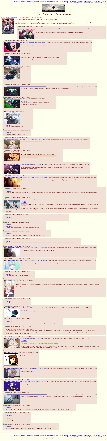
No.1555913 (27, 130)
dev (103, 1)
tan (87, 1)
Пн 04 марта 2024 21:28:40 (13, 379)
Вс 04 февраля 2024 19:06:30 (14, 326)
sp (47, 1)
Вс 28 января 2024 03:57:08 (14, 271)
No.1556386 (27, 222)
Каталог (96, 2)
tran (50, 1)
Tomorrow (86, 2)
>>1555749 (9, 79)
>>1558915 (9, 408)
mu (34, 1)
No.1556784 (27, 271)
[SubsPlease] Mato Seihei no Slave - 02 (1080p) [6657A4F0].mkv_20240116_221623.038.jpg (27, 177)
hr (23, 1)
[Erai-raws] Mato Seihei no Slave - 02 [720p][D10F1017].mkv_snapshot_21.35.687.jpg (25, 164)
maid (27, 1)
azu (70, 1)
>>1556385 (9, 233)
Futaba (74, 2)
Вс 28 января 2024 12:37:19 (14, 306)
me (82, 1)
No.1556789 (27, 298)
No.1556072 (27, 137)
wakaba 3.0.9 (51, 438)
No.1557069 (28, 326)
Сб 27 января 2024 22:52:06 (14, 246)
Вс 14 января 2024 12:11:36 (14, 150)
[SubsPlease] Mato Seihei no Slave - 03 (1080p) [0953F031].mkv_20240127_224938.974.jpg (27, 247)
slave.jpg (9, 55)
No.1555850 (27, 97)
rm (84, 1)
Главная (104, 2)
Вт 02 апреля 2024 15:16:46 (14, 405)
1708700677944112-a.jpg (12, 352)
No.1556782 (27, 246)
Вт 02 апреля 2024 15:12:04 (14, 392)
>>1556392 (9, 241)
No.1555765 (27, 66)
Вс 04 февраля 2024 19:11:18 (14, 336)
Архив (91, 2)
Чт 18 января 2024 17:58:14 (14, 214)
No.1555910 (27, 110)
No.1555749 (53, 19)
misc (93, 1)
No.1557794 (28, 351)
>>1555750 (9, 125)
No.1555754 (27, 53)
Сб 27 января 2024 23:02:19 (14, 258)
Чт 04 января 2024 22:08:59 (33, 19)
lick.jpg (8, 151)
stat (105, 1)
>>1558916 (9, 415)
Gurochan (79, 2)
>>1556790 (9, 321)
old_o (39, 1)
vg (57, 1)
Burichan (69, 2)
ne (35, 1)
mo (61, 1)
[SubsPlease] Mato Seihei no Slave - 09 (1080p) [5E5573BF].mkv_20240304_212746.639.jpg (27, 381)
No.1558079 (27, 379)
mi (32, 1)
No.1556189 (27, 150)
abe (68, 1)
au (59, 1)
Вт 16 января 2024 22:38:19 (14, 188)
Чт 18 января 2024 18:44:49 (14, 238)
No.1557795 (28, 367)
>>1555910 (9, 132)
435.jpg (8, 67)
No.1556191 (27, 163)
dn (72, 1)
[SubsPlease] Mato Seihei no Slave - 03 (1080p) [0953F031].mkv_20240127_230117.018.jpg (27, 260)
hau (76, 1)
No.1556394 (27, 238)
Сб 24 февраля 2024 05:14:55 (14, 367)
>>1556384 (9, 217)
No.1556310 (27, 175)
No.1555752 (27, 40)
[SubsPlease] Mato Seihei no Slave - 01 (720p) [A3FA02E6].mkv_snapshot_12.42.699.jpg (26, 307)
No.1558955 (27, 424)
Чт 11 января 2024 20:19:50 (13, 137)
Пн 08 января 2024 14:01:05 (14, 130)
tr (63, 1)
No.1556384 (27, 197)
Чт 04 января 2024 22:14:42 (28, 26)
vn (90, 1)
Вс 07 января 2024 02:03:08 (14, 84)
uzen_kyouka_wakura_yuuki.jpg (10, 17)
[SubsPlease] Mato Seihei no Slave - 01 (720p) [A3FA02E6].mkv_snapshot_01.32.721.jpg (26, 42)
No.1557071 (28, 336)
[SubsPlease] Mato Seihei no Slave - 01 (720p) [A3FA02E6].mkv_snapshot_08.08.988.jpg (41, 28)
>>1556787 (9, 301)
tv (51, 1)
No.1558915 (27, 392)
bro (19, 1)
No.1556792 (27, 319)
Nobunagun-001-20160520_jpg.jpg (14, 98)
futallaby (60, 438)
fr (20, 1)
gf (21, 1)
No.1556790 (27, 306)
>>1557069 (24, 341)
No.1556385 (27, 214)
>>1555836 (24, 101)
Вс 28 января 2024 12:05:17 (14, 279)
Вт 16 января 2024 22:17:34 (14, 175)
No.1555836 (27, 84)
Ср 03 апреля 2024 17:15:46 (14, 424)
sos (85, 1)
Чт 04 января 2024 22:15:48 (14, 40)
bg (56, 1)
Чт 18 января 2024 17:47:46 (14, 197)
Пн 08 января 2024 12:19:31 (14, 110)
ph (42, 1)
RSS (99, 2)
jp (77, 1)
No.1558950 (27, 412)
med (30, 1)
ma (80, 1)
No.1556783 (27, 258)
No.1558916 (27, 405)
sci (46, 1)
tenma (96, 1)
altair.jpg (9, 111)
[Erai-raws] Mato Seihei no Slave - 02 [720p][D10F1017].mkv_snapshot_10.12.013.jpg (25, 338)
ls (78, 1)
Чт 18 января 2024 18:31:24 (14, 231)
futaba (56, 438)
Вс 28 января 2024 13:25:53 (14, 319)
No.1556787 (27, 279)
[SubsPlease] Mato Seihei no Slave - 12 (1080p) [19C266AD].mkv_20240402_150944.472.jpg (27, 394)
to (89, 1)
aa (65, 1)
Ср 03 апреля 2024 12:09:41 (14, 412)
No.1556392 (27, 231)
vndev (99, 1)
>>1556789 (24, 310)
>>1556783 (18, 283)
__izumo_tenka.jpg (11, 280)
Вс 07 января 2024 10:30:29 (14, 97)
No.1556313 (27, 188)
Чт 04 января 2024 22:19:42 (14, 53)
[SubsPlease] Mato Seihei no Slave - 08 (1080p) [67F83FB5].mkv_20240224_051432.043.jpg (27, 368)
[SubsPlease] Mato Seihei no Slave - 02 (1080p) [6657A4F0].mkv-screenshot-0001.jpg (25, 139)
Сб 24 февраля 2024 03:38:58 (14, 351)
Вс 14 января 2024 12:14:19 (14, 163)
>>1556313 (24, 203)
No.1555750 (42, 26)
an (16, 1)
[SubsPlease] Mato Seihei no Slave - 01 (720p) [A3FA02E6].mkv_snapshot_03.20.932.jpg (26, 198)
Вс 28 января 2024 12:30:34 (14, 298)
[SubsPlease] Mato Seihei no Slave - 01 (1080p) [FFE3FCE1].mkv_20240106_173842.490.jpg (27, 86)
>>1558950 (9, 427)
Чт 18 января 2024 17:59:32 (14, 222)
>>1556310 (9, 191)
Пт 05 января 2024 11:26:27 (14, 66)
